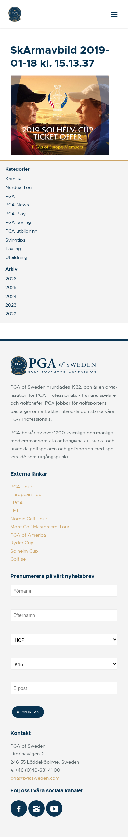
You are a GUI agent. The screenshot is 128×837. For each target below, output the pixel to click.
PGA (10, 196)
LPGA (17, 503)
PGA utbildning (21, 231)
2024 (11, 296)
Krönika (13, 178)
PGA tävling (18, 222)
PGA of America (28, 535)
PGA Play (15, 214)
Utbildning (16, 257)
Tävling (13, 248)
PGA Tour (21, 487)
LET (15, 511)
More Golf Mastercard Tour (40, 527)
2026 (11, 279)
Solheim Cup (24, 551)
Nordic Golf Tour (29, 519)
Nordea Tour (19, 187)
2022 (10, 314)
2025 (10, 287)
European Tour (27, 494)
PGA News (17, 205)
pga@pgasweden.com (35, 778)
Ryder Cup (22, 543)
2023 (10, 305)
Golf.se (18, 559)
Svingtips (15, 240)
